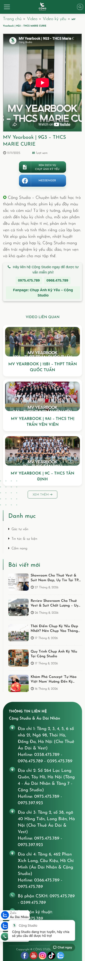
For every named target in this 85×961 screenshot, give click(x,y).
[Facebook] (25, 955)
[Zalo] (60, 955)
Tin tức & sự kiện (24, 539)
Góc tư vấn (19, 529)
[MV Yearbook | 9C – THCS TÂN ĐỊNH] (42, 451)
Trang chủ (12, 19)
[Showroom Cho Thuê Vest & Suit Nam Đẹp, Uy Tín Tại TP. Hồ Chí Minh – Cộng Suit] (18, 582)
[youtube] (34, 955)
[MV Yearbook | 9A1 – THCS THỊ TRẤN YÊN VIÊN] (42, 396)
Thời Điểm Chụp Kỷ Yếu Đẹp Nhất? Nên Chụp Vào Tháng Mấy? (54, 631)
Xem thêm (41, 494)
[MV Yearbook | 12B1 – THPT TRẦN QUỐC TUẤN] (42, 341)
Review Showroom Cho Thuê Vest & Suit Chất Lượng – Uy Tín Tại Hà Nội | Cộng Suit (54, 605)
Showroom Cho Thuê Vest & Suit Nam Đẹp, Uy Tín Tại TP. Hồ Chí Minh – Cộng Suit (55, 580)
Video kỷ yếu (54, 19)
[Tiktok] (51, 955)
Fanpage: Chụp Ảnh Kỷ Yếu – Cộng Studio (43, 292)
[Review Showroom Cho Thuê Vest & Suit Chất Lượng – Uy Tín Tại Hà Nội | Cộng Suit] (18, 607)
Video (32, 19)
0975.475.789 (29, 280)
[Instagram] (42, 955)
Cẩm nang (19, 548)
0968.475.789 (57, 280)
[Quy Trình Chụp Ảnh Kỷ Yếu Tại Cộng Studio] (18, 658)
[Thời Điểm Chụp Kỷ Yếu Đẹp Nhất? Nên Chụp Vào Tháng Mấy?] (18, 632)
